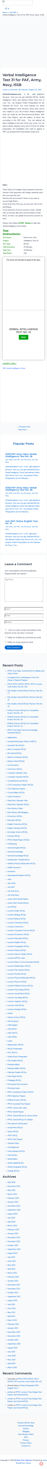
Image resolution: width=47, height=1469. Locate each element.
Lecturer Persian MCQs (16, 974)
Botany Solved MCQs (16, 761)
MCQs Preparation (14, 1049)
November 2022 (13, 1241)
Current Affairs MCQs (16, 793)
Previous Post (23, 427)
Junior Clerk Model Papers (17, 899)
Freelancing (12, 844)
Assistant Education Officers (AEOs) (21, 741)
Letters (10, 1013)
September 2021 (13, 1296)
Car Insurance (13, 765)
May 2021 (11, 1312)
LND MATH (12, 1029)
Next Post (23, 430)
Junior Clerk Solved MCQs (18, 903)
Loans (9, 1041)
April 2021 (11, 1316)
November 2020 (13, 1336)
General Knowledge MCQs (18, 856)
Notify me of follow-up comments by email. (24, 637)
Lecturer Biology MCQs (16, 915)
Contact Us (25, 1446)
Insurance (11, 871)
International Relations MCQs (19, 875)
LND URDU (12, 1037)
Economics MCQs (14, 816)
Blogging (26, 1431)
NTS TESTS (12, 1053)
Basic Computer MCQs (16, 749)
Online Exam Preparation (17, 1057)
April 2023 (11, 1222)
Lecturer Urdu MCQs (15, 1005)
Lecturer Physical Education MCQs (21, 978)
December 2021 (13, 1285)
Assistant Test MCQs (15, 745)
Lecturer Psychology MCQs (18, 990)
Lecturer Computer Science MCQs (21, 930)
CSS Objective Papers (16, 789)
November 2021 (13, 1289)
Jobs (9, 879)
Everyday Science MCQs (17, 832)
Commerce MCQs (14, 769)
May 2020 (11, 1360)
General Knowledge (15, 852)
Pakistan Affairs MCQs (16, 1068)
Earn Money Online (15, 808)
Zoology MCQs (13, 1171)
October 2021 (12, 1293)
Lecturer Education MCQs (17, 938)
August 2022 (12, 1253)
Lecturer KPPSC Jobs (16, 958)
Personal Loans (13, 1088)
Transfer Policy (13, 1143)
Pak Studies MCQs (15, 1061)
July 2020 (11, 1352)
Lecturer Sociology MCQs (17, 998)
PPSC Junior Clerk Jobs (17, 1108)
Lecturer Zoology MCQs (17, 1009)
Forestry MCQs (13, 836)
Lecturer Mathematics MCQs (18, 966)
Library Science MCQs (16, 1017)
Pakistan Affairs (13, 1065)
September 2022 (13, 1249)
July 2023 (11, 1218)
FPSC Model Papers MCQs (18, 840)
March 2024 (12, 1194)
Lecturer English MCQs (16, 942)
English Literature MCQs (17, 828)
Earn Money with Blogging (17, 812)
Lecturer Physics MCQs (17, 982)
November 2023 (13, 1206)
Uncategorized (13, 1147)
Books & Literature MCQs (17, 757)
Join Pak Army (26, 460)
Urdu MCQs (12, 1155)
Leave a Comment (10, 90)
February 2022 (13, 1277)
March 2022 (12, 1273)
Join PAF (16, 460)
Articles (26, 1429)
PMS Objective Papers (16, 1096)
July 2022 (11, 1257)
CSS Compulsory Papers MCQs (20, 785)
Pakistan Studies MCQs (17, 1072)
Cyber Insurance (14, 797)
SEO (26, 1437)
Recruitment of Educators (17, 1124)
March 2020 (12, 1367)
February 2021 (13, 1324)
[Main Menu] (7, 8)
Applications (12, 737)
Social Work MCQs (15, 1128)
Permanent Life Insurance (17, 1084)
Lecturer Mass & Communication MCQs (23, 962)
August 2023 (12, 1214)
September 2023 (13, 1210)
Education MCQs (14, 820)
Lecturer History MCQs (16, 950)
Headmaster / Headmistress (18, 860)
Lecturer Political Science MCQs (20, 986)
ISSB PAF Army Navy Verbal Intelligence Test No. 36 (21, 455)
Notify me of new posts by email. (20, 642)
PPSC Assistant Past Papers (18, 1104)
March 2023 (12, 1226)
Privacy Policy (26, 1443)
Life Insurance (13, 1021)
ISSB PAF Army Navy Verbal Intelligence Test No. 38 (21, 488)
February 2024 (13, 1198)
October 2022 (12, 1245)
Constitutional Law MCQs (17, 781)
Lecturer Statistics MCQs (17, 1001)
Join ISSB (8, 460)
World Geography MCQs (17, 1167)
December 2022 (13, 1237)
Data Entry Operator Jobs (17, 800)
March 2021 (12, 1320)
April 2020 (11, 1363)
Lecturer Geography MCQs (18, 946)
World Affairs (12, 1159)
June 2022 (11, 1261)
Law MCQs (12, 907)
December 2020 (13, 1332)
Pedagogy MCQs (14, 1080)
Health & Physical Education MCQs (21, 863)
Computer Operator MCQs (18, 777)
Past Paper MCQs (14, 1076)
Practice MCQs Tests (25, 1423)
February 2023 (13, 1230)
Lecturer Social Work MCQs (18, 994)
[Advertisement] (23, 43)
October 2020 (12, 1340)
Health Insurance (14, 867)
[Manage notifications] (41, 1464)
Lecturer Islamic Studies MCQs (19, 954)
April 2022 (11, 1269)
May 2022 (11, 1265)
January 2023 (12, 1233)
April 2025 (11, 1182)
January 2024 (12, 1202)
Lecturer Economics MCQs (18, 934)
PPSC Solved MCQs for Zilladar (20, 1120)
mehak (10, 1392)
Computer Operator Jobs (17, 773)
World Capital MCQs (15, 1163)
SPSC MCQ (12, 1135)
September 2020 (13, 1344)
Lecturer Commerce (15, 927)
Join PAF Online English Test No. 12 (21, 522)
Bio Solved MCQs (14, 753)
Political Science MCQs (16, 1100)
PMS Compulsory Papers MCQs (20, 1092)
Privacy (26, 1440)
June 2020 (11, 1356)
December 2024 (13, 1186)
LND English (12, 1025)
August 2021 (12, 1300)
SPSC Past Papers (15, 1139)
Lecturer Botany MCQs (16, 919)
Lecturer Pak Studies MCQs (18, 970)
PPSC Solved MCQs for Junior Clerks (22, 1116)
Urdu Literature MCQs (16, 1151)
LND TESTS (12, 1033)
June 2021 (11, 1308)
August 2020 (12, 1348)
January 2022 (12, 1281)
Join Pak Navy (13, 895)
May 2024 (11, 1190)
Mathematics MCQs (15, 1045)
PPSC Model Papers (15, 1112)
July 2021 (11, 1304)
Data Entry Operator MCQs (18, 804)
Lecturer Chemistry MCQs (17, 923)
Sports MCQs (12, 1131)
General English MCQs (16, 848)
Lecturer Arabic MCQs (16, 911)
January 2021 (12, 1328)
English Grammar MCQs (17, 824)
